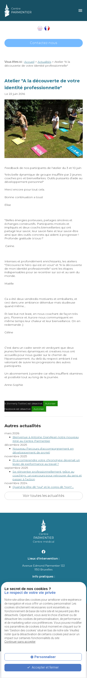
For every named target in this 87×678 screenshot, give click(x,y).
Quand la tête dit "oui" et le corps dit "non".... (43, 487)
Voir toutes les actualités (43, 496)
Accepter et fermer (45, 667)
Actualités (44, 62)
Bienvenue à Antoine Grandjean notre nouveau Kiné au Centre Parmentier (46, 439)
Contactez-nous (43, 43)
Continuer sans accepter (20, 641)
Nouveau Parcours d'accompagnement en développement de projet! (43, 450)
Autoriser (50, 403)
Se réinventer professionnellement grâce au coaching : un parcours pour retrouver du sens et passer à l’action (47, 475)
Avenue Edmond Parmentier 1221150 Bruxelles (43, 567)
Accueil (29, 62)
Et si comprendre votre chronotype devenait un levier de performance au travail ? (46, 462)
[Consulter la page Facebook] (43, 551)
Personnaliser (45, 657)
